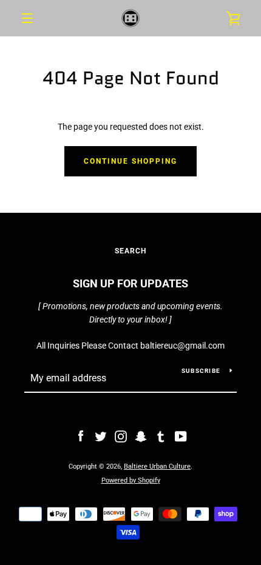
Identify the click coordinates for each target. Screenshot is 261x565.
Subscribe (200, 370)
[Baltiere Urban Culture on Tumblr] (161, 436)
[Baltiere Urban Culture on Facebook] (81, 436)
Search (130, 251)
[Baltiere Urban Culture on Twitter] (101, 436)
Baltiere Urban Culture (157, 466)
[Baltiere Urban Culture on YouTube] (181, 436)
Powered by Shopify (130, 480)
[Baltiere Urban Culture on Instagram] (121, 436)
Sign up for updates (130, 283)
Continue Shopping (130, 161)
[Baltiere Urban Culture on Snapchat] (141, 436)
